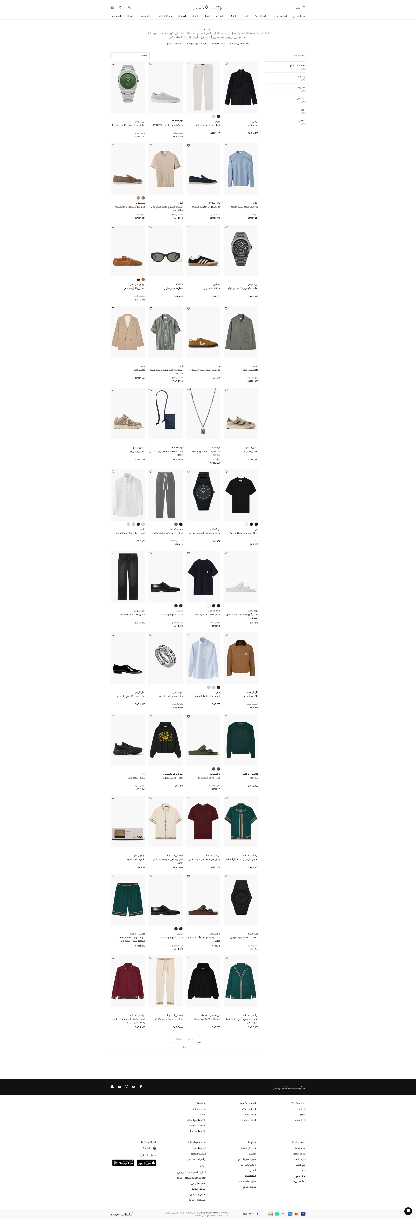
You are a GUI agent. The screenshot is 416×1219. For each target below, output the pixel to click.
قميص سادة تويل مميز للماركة (130, 533)
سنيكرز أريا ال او (137, 451)
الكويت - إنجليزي (198, 1183)
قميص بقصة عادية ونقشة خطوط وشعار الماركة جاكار (129, 1021)
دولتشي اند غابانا (250, 773)
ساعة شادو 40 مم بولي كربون (244, 937)
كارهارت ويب (214, 610)
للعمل (253, 1170)
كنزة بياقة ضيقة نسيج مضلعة (244, 206)
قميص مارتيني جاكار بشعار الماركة (242, 859)
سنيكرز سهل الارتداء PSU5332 (168, 125)
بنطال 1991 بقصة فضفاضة (132, 614)
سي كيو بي (140, 202)
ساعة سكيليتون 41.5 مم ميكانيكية (242, 288)
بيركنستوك (253, 610)
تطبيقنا (252, 1153)
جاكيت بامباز (139, 370)
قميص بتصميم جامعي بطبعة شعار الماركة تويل (241, 1021)
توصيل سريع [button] (299, 16)
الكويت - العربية (198, 1188)
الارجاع (303, 1170)
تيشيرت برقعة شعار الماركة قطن (204, 859)
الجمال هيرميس (248, 1120)
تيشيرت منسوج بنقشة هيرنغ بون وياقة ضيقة (167, 208)
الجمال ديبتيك (299, 1120)
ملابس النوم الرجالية (196, 1120)
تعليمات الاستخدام (247, 1181)
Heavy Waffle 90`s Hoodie (207, 1019)
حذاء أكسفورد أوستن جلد (171, 614)
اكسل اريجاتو (252, 447)
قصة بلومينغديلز (248, 1148)
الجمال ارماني (250, 1114)
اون (143, 773)
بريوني (255, 121)
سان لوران (140, 692)
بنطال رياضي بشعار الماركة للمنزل (167, 533)
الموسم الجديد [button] (280, 16)
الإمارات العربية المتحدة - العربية (191, 1177)
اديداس (216, 284)
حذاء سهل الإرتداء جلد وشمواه (206, 206)
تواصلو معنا (300, 1148)
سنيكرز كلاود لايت (136, 777)
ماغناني (179, 610)
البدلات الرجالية (199, 1109)
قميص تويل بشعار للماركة (207, 696)
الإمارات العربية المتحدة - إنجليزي (191, 1172)
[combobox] (130, 55)
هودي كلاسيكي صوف (172, 777)
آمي (256, 529)
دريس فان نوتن (137, 284)
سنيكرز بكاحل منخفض (134, 288)
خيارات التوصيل (299, 1153)
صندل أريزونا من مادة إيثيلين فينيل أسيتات (242, 616)
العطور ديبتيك (249, 1109)
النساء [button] (245, 16)
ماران (142, 366)
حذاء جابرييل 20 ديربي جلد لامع (131, 696)
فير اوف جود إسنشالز (173, 773)
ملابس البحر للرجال (197, 1131)
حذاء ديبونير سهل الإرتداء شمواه (129, 206)
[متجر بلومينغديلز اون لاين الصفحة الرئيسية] (208, 7)
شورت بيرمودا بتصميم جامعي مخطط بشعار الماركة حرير (131, 939)
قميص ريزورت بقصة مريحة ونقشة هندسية (166, 371)
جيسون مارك (138, 855)
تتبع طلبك (301, 1164)
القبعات (202, 1114)
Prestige (177, 121)
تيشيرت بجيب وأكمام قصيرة (207, 614)
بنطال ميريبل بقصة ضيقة (208, 125)
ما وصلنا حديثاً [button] (261, 16)
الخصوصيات (250, 1175)
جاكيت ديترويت (251, 696)
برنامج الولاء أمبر (248, 1164)
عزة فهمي (215, 447)
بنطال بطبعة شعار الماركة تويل (168, 1019)
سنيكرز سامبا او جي (211, 288)
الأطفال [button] (182, 16)
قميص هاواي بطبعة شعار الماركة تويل (167, 861)
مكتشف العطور (198, 1153)
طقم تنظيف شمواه (136, 859)
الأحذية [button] (219, 16)
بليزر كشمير (252, 125)
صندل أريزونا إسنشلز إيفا (208, 777)
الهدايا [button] (130, 16)
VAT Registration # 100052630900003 (212, 1213)
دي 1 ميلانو (140, 121)
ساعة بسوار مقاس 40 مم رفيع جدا (128, 125)
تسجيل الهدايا (199, 1148)
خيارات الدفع (300, 1159)
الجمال (302, 1109)
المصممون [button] (115, 16)
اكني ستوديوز (138, 610)
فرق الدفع (301, 1175)
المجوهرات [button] (144, 16)
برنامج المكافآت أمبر (197, 1159)
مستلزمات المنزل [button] (164, 16)
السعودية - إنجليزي (197, 1194)
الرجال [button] (195, 16)
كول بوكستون (176, 529)
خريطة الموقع (249, 1187)
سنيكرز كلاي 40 (251, 451)
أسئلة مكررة (300, 1181)
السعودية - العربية (197, 1200)
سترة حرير (253, 777)
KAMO (179, 284)
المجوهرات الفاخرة (197, 1125)
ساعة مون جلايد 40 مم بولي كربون (204, 533)
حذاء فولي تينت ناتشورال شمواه (205, 370)
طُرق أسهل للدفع (247, 1159)
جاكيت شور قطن (249, 370)
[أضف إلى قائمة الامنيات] (226, 64)
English (146, 1148)
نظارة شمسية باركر (173, 288)
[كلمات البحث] (304, 7)
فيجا (218, 366)
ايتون (255, 202)
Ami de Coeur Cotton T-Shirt (244, 533)
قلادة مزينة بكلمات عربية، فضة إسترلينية (206, 453)
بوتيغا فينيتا (177, 447)
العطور (302, 1114)
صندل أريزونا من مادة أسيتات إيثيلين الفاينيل (203, 939)
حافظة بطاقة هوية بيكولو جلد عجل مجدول (166, 453)
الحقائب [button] (232, 16)
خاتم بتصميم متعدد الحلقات (170, 696)
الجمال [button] (207, 16)
